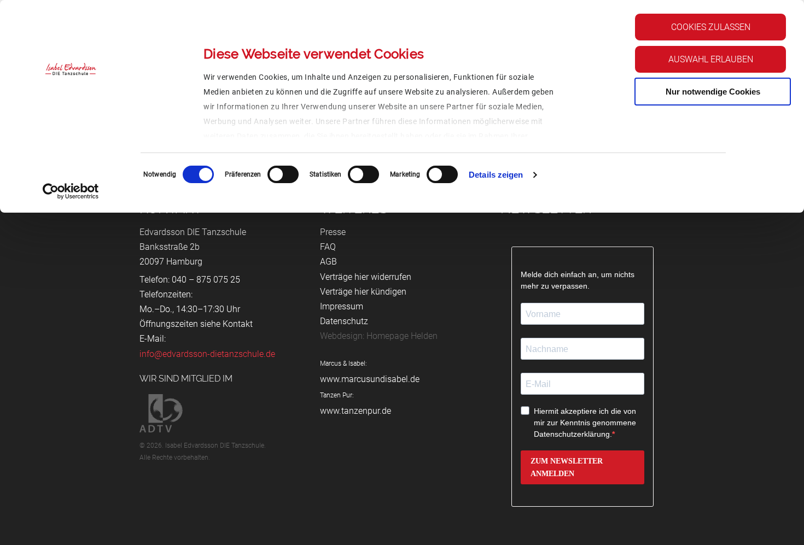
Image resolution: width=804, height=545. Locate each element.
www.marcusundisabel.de (370, 379)
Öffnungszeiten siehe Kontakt (196, 324)
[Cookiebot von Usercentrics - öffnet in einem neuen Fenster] (71, 191)
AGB (328, 261)
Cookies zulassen (710, 27)
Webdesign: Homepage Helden (379, 336)
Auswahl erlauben (710, 59)
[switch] (283, 174)
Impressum (341, 306)
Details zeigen (496, 174)
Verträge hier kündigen (363, 291)
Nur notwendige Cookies (713, 91)
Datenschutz (344, 321)
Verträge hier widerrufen (365, 277)
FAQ (328, 247)
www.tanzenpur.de (355, 411)
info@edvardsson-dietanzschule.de (207, 354)
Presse (333, 232)
